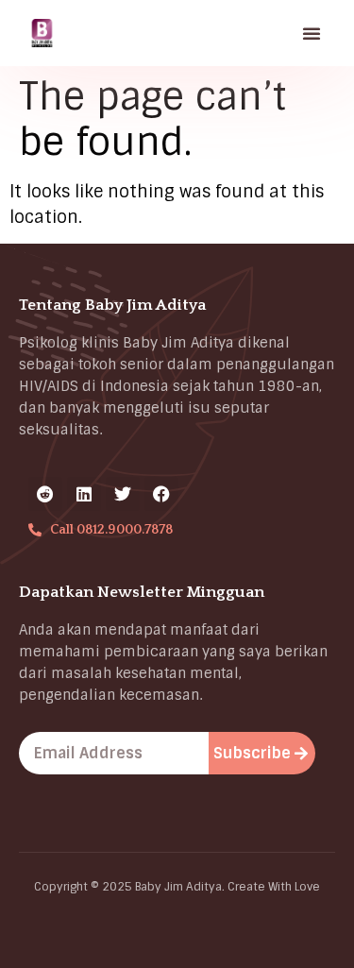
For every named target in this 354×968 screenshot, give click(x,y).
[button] (311, 33)
